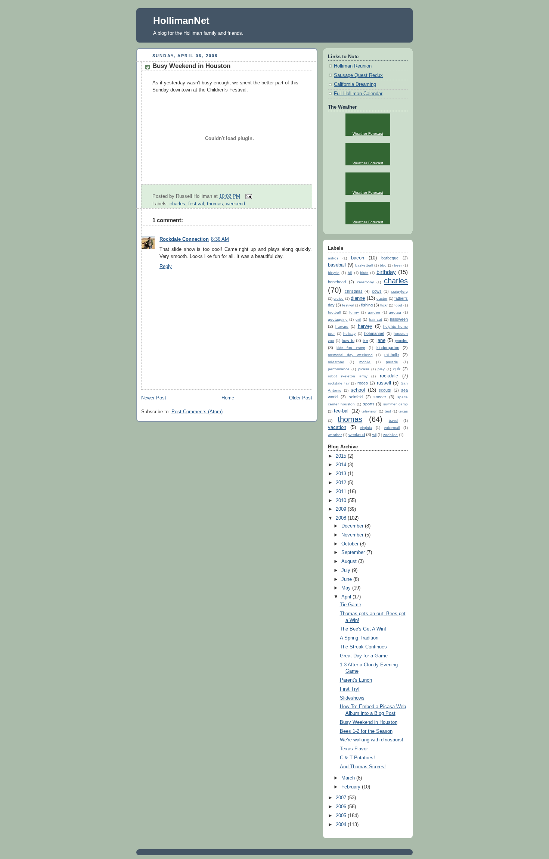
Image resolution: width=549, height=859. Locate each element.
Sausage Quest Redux (358, 75)
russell (384, 383)
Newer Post (153, 398)
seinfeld (356, 397)
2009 (342, 509)
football (334, 312)
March (348, 778)
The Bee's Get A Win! (363, 629)
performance (339, 369)
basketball (364, 265)
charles (177, 203)
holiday (349, 334)
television (370, 411)
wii (374, 435)
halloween (399, 319)
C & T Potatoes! (357, 757)
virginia (366, 428)
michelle (391, 354)
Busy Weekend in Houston (191, 65)
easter (381, 298)
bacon (357, 258)
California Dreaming (355, 84)
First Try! (350, 689)
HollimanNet (181, 20)
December (353, 526)
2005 (342, 815)
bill (350, 273)
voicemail (392, 428)
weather (335, 435)
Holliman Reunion (353, 66)
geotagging (338, 319)
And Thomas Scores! (363, 766)
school (358, 390)
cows (377, 291)
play (381, 369)
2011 (342, 491)
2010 (342, 500)
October (350, 544)
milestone (336, 362)
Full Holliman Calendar (358, 93)
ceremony (365, 282)
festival (196, 203)
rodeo (362, 383)
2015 (342, 456)
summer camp (395, 404)
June (347, 579)
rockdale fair (339, 383)
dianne (358, 298)
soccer (379, 397)
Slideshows (352, 698)
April (347, 597)
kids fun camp (350, 348)
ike (365, 340)
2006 (342, 806)
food (398, 305)
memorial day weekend (350, 355)
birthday (386, 272)
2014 (342, 464)
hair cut (375, 319)
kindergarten (387, 347)
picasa (363, 369)
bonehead (337, 282)
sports (369, 404)
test (388, 411)
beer (398, 265)
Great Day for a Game (364, 656)
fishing (367, 305)
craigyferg (399, 291)
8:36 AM (220, 239)
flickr (384, 305)
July (346, 570)
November (353, 535)
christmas (354, 291)
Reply (165, 266)
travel (393, 420)
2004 (342, 824)
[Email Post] (248, 196)
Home (227, 398)
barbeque (389, 258)
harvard (341, 326)
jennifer (401, 340)
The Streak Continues (363, 647)
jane (380, 340)
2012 (342, 482)
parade (392, 362)
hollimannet (374, 333)
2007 (342, 797)
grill (358, 319)
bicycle (333, 273)
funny (354, 312)
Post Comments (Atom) (197, 411)
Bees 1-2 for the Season (366, 731)
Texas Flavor (354, 748)
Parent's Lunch (356, 680)
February (351, 787)
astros (333, 258)
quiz (397, 369)
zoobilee (390, 435)
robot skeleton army (347, 376)
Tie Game (350, 604)
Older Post (300, 398)
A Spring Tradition (359, 638)
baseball (337, 265)
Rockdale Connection (184, 239)
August (349, 561)
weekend (235, 203)
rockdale (389, 376)
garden (374, 312)
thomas (215, 203)
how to (348, 340)
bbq (383, 265)
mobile (364, 362)
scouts (385, 390)
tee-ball (342, 411)
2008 (342, 518)
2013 (342, 473)
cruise (339, 298)
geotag (395, 312)
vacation (337, 427)
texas (403, 411)
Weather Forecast (368, 133)
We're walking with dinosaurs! (371, 740)
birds (364, 273)
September (353, 552)
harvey (365, 326)
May (346, 588)
